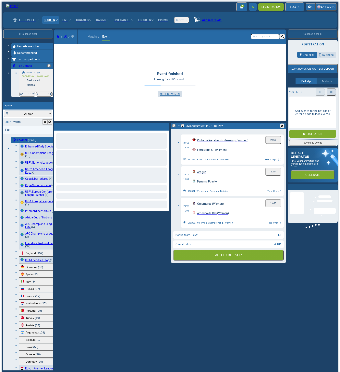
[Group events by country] (49, 121)
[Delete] (282, 125)
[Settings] (311, 7)
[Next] (182, 125)
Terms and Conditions (314, 92)
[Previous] (49, 65)
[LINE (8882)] (57, 37)
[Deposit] (253, 7)
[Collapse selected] (44, 121)
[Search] (282, 36)
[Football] (65, 37)
